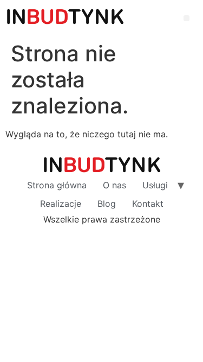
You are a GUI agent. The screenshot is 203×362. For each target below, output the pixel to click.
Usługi (155, 185)
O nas (114, 185)
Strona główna (57, 185)
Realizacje (60, 203)
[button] (186, 18)
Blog (106, 203)
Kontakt (147, 203)
